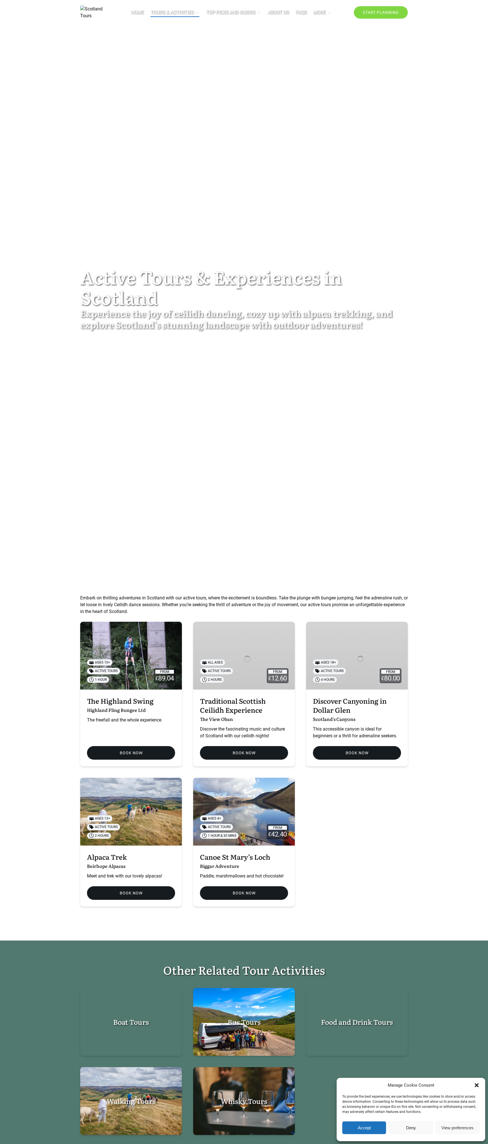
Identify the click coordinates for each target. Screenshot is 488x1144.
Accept (364, 1127)
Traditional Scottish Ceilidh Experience (233, 705)
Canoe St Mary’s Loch (235, 857)
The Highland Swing (120, 701)
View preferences (457, 1127)
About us (278, 12)
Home (137, 12)
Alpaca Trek (107, 857)
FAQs (301, 12)
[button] (477, 1085)
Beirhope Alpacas (106, 866)
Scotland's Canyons (334, 719)
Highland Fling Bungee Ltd (116, 710)
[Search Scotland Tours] (341, 12)
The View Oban (216, 719)
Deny (411, 1127)
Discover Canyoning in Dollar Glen (350, 705)
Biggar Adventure (219, 866)
